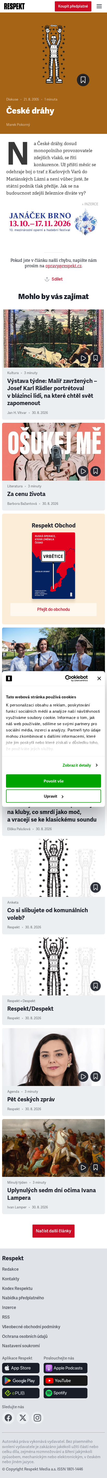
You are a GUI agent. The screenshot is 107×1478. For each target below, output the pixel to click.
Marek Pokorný (18, 125)
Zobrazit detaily (77, 765)
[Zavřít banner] (99, 678)
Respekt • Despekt (21, 1001)
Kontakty (10, 1279)
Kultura (13, 373)
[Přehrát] (83, 358)
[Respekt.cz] (14, 6)
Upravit (50, 796)
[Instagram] (37, 1422)
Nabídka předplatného (23, 1298)
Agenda (13, 1092)
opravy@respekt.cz (63, 266)
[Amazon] (21, 1393)
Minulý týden (17, 1183)
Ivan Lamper (16, 1207)
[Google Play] (21, 1380)
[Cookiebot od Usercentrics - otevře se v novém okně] (66, 678)
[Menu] (99, 6)
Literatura (15, 486)
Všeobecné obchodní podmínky (31, 1327)
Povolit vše (54, 781)
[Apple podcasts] (66, 1368)
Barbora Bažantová (22, 504)
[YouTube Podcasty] (66, 1380)
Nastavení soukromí (21, 1346)
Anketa (12, 903)
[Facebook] (8, 1422)
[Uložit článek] (83, 80)
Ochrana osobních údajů (25, 1336)
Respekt (13, 927)
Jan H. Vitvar (16, 413)
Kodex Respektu (17, 1288)
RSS (6, 1317)
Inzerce (9, 1307)
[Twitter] (23, 1422)
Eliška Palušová (18, 829)
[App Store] (21, 1368)
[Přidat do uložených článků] (95, 358)
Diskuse (12, 99)
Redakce (10, 1269)
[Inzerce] (53, 222)
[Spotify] (66, 1393)
